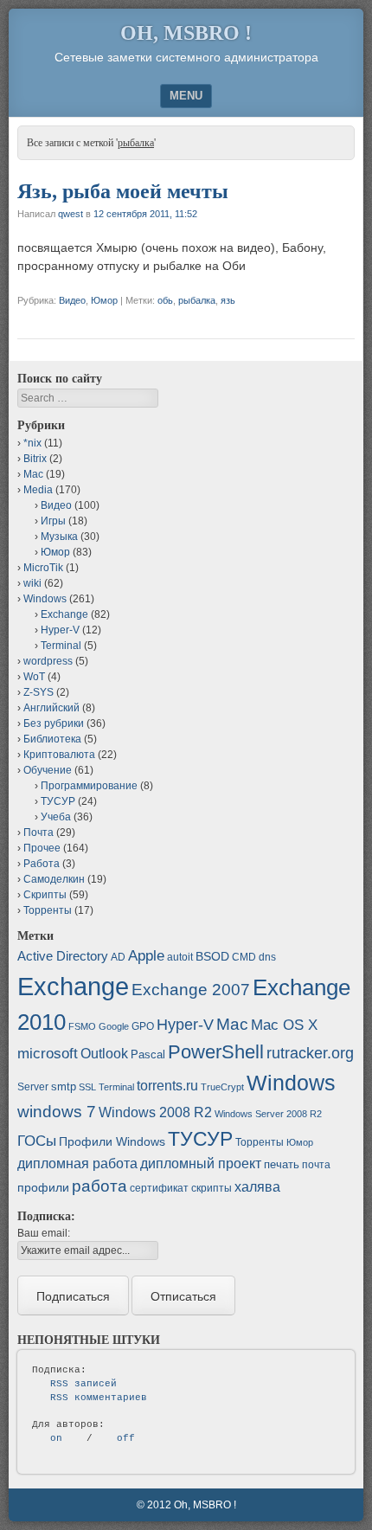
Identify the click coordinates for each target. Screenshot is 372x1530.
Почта (38, 832)
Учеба (56, 817)
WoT (34, 677)
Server (32, 1087)
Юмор (104, 300)
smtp (63, 1086)
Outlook (104, 1053)
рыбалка (196, 300)
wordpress (48, 661)
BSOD (212, 956)
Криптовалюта (59, 755)
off (126, 1438)
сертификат (159, 1188)
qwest (70, 214)
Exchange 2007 (190, 989)
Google (114, 1026)
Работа (41, 864)
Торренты (47, 910)
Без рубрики (53, 723)
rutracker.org (310, 1053)
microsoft (47, 1053)
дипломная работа (77, 1163)
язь (228, 300)
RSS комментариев (98, 1397)
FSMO (82, 1026)
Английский (51, 708)
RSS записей (83, 1384)
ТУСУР (58, 801)
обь (165, 300)
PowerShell (216, 1052)
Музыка (59, 536)
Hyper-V (60, 630)
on (56, 1438)
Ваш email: (43, 1233)
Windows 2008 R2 (155, 1112)
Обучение (47, 770)
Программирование (89, 786)
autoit (180, 957)
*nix (32, 443)
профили (43, 1187)
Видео (72, 300)
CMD (244, 957)
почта (316, 1165)
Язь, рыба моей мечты (122, 191)
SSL (87, 1087)
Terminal (61, 646)
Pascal (148, 1054)
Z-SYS (38, 692)
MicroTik (43, 568)
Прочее (42, 848)
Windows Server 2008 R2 (268, 1114)
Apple (146, 955)
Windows (45, 599)
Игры (53, 521)
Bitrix (35, 459)
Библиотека (52, 739)
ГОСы (36, 1140)
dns (267, 957)
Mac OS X (284, 1024)
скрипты (211, 1188)
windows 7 (56, 1111)
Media (38, 490)
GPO (142, 1026)
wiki (32, 583)
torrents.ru (167, 1085)
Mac (33, 474)
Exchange (64, 614)
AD (118, 957)
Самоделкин (54, 879)
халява (257, 1187)
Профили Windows (112, 1141)
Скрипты (45, 895)
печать (281, 1164)
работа (99, 1186)
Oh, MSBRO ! (186, 33)
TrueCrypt (222, 1087)
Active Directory (62, 955)
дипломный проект (200, 1163)
